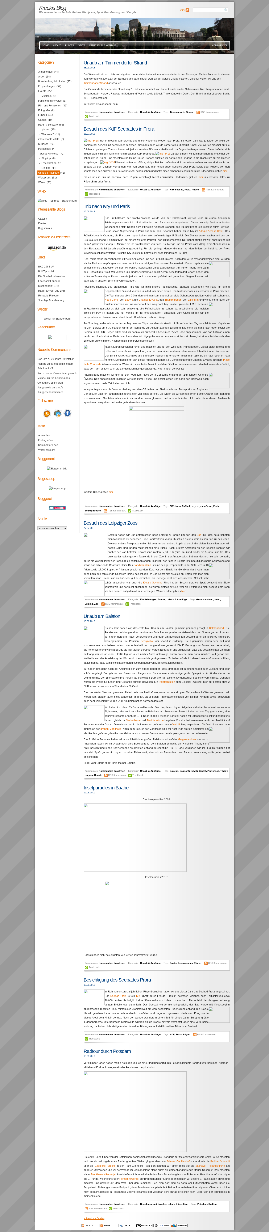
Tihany (224, 771)
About (57, 45)
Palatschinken (167, 681)
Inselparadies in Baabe (106, 787)
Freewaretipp (49, 163)
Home (45, 45)
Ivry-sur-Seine (204, 506)
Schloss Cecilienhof (177, 1161)
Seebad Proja (118, 996)
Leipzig (89, 604)
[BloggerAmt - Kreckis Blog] (57, 468)
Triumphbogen (173, 299)
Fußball (186, 506)
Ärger (41, 76)
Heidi (217, 599)
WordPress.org (46, 449)
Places (69, 45)
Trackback (94, 116)
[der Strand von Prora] (163, 153)
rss (182, 10)
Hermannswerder (129, 1178)
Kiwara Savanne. (153, 582)
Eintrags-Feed (46, 440)
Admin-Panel (219, 45)
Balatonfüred (216, 628)
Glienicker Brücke (105, 1165)
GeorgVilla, (148, 641)
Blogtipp (46, 158)
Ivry (193, 506)
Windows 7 (47, 134)
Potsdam (202, 1204)
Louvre (129, 299)
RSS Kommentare (209, 112)
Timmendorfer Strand (96, 83)
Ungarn (89, 775)
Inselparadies (185, 963)
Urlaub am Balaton (102, 616)
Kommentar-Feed (48, 445)
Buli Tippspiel (46, 271)
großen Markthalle (110, 728)
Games (42, 119)
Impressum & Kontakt (102, 45)
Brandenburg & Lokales (153, 1204)
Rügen (195, 189)
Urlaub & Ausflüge (150, 112)
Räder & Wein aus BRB (51, 290)
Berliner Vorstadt (219, 1161)
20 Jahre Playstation (62, 359)
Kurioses (43, 144)
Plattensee (213, 771)
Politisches (44, 148)
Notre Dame (112, 299)
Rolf (39, 373)
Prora (187, 189)
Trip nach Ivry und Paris (107, 206)
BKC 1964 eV (46, 266)
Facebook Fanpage (49, 281)
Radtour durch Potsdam (107, 1051)
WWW (41, 182)
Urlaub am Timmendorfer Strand (115, 63)
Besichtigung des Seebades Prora (117, 980)
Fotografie (44, 110)
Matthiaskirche (155, 720)
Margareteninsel (187, 739)
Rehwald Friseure (48, 295)
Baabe (173, 963)
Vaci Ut (176, 724)
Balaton (174, 771)
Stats (81, 45)
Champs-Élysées (148, 299)
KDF (138, 996)
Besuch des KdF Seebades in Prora (119, 129)
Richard (41, 363)
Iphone (45, 129)
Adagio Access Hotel (211, 231)
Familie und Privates (50, 100)
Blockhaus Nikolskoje (103, 1174)
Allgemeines (45, 71)
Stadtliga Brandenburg (51, 300)
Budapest (200, 771)
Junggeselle (44, 387)
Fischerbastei (133, 720)
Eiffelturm (193, 299)
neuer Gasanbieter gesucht (61, 373)
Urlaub (98, 775)
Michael (41, 378)
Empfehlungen (148, 599)
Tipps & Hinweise (48, 153)
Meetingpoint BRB (48, 285)
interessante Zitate (48, 139)
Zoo (199, 534)
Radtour (213, 1204)
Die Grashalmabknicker (51, 276)
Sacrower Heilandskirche (210, 1165)
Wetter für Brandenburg (57, 318)
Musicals (46, 95)
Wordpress (44, 177)
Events (161, 599)
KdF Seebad (176, 189)
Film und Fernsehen (49, 105)
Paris (216, 506)
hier (225, 171)
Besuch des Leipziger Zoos (110, 523)
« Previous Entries (94, 1218)
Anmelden (44, 435)
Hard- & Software (48, 124)
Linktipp (45, 167)
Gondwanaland (142, 565)
